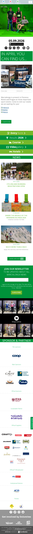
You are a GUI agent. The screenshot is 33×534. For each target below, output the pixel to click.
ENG (5, 7)
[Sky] (16, 478)
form (17, 133)
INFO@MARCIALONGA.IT (20, 529)
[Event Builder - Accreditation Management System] (22, 532)
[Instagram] (14, 48)
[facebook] (6, 48)
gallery (17, 147)
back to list (6, 122)
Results (16, 137)
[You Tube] (18, 48)
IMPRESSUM (7, 532)
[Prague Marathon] (4, 112)
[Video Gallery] (28, 48)
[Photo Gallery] (24, 48)
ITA (2, 7)
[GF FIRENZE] (5, 108)
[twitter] (10, 48)
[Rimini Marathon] (4, 110)
